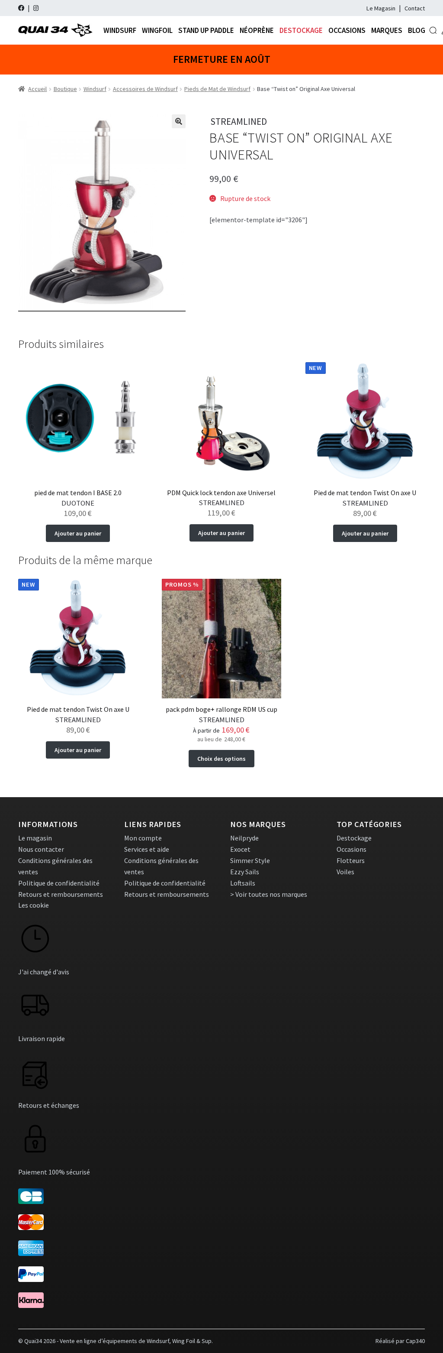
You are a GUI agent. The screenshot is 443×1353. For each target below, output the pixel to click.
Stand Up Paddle (206, 30)
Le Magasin (380, 8)
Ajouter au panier (78, 533)
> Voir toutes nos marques (268, 894)
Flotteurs (351, 860)
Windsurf (119, 30)
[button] (179, 121)
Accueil (37, 89)
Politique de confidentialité (59, 883)
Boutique (65, 89)
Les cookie (33, 905)
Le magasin (35, 838)
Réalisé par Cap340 (400, 1341)
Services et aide (146, 849)
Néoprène (257, 30)
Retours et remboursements (60, 894)
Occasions (347, 30)
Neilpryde (244, 838)
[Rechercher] (433, 30)
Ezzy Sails (244, 871)
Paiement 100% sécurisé (54, 1172)
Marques (386, 30)
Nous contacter (41, 849)
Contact (414, 8)
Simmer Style (250, 860)
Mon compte (143, 838)
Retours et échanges (48, 1105)
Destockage (301, 30)
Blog (416, 30)
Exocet (240, 849)
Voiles (345, 871)
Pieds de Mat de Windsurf (217, 89)
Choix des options (221, 758)
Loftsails (242, 883)
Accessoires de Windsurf (145, 89)
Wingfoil (157, 30)
